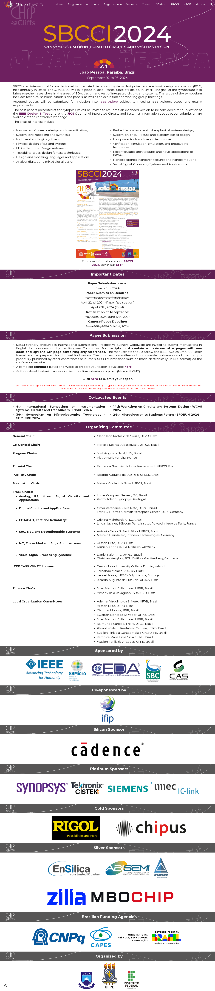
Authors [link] (91, 4)
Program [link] (73, 4)
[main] (107, 75)
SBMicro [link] (161, 4)
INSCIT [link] (187, 4)
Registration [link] (111, 4)
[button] (211, 4)
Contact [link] (147, 4)
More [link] (199, 4)
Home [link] (59, 4)
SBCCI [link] (175, 4)
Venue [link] (130, 4)
